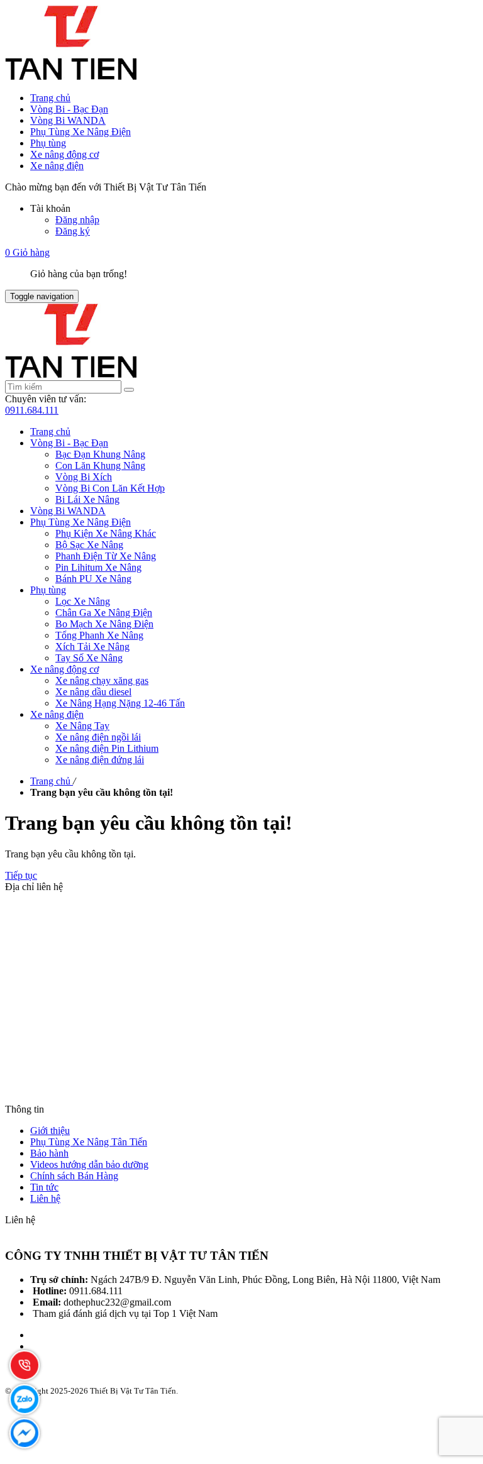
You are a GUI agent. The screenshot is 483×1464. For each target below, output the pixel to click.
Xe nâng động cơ (64, 154)
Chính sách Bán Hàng (74, 1175)
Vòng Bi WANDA (68, 120)
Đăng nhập (77, 219)
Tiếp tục (21, 875)
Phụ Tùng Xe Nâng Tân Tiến (88, 1142)
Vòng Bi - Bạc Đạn (69, 109)
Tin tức (44, 1187)
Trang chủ (50, 97)
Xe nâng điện (57, 165)
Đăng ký (72, 231)
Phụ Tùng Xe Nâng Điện (80, 131)
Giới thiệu (50, 1130)
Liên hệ (45, 1198)
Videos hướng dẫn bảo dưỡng (89, 1164)
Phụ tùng (48, 143)
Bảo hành (49, 1153)
